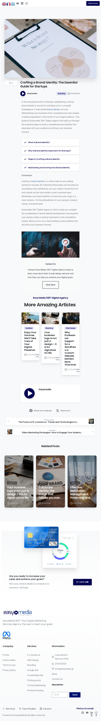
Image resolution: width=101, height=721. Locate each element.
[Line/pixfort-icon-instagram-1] (96, 712)
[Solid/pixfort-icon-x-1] (91, 715)
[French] (8, 3)
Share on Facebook (43, 410)
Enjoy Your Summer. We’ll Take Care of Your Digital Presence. (30, 341)
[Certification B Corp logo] (7, 635)
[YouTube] (17, 3)
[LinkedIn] (22, 3)
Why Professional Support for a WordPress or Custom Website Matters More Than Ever (70, 348)
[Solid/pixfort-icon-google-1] (82, 712)
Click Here (50, 285)
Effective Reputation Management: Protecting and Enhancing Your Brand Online (80, 492)
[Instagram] (26, 3)
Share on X (65, 410)
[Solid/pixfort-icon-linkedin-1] (91, 712)
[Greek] (13, 3)
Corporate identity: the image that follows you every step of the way (50, 492)
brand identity (53, 109)
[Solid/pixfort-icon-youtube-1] (87, 712)
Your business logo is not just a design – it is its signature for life (50, 343)
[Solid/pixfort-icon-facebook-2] (96, 715)
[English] (4, 3)
